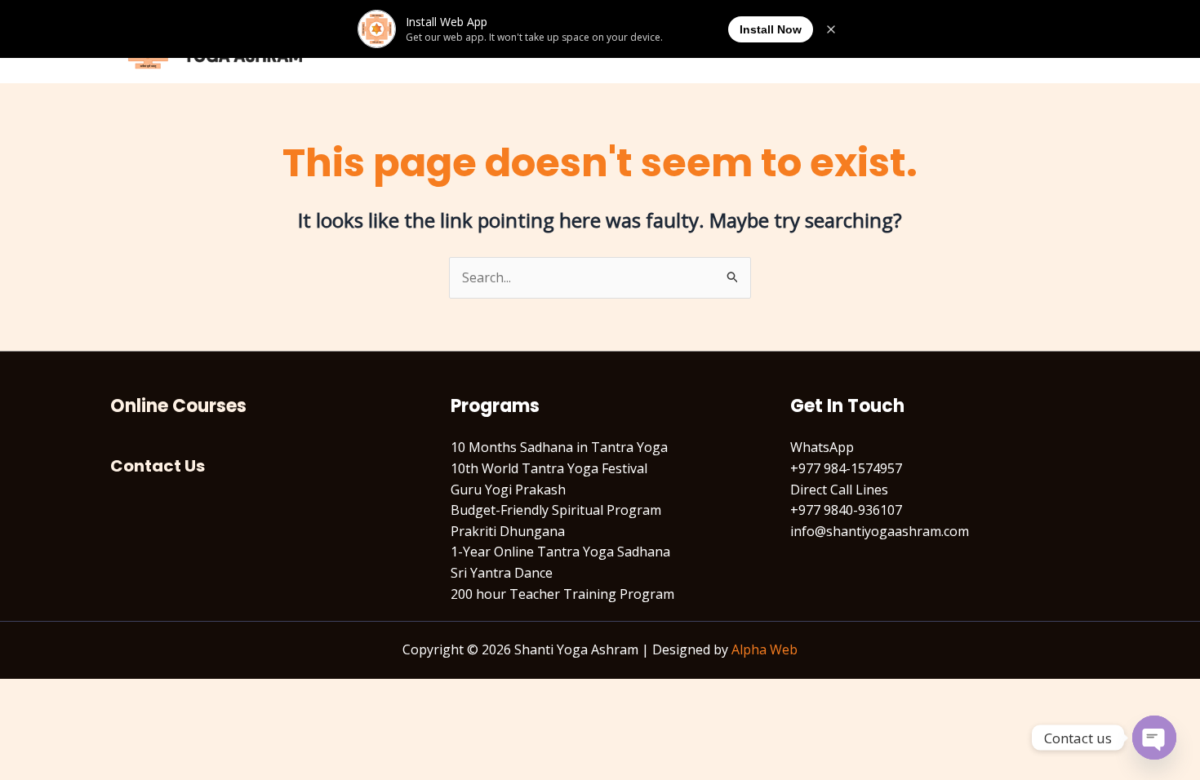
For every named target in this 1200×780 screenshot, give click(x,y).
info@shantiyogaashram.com (879, 531)
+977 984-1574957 (846, 468)
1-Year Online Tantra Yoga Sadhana (560, 552)
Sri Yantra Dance (502, 573)
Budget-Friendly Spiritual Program (556, 510)
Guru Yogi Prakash (508, 490)
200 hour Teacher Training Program (562, 594)
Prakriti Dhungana (508, 531)
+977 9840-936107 (846, 510)
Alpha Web (764, 649)
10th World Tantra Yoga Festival (549, 468)
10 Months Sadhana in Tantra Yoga (559, 447)
